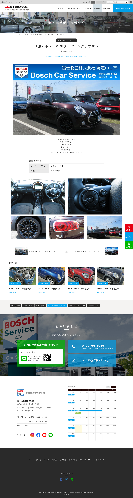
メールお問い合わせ (123, 8)
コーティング (94, 306)
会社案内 (106, 8)
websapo (66, 494)
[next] (114, 387)
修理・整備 (28, 306)
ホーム (60, 8)
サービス (88, 8)
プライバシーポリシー (86, 460)
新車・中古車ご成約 (77, 306)
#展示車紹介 (50, 56)
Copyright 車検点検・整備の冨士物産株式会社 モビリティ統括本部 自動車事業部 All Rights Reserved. (66, 492)
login (130, 2)
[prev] (112, 387)
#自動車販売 (59, 56)
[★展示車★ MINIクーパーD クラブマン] (66, 99)
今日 (108, 386)
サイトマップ (100, 460)
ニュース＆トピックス (74, 8)
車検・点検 (40, 306)
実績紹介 (97, 8)
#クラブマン (83, 56)
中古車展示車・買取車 (66, 40)
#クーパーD (74, 56)
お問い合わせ (72, 460)
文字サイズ (86, 2)
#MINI (67, 56)
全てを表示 (15, 306)
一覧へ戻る (66, 251)
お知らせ (38, 460)
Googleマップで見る (24, 411)
